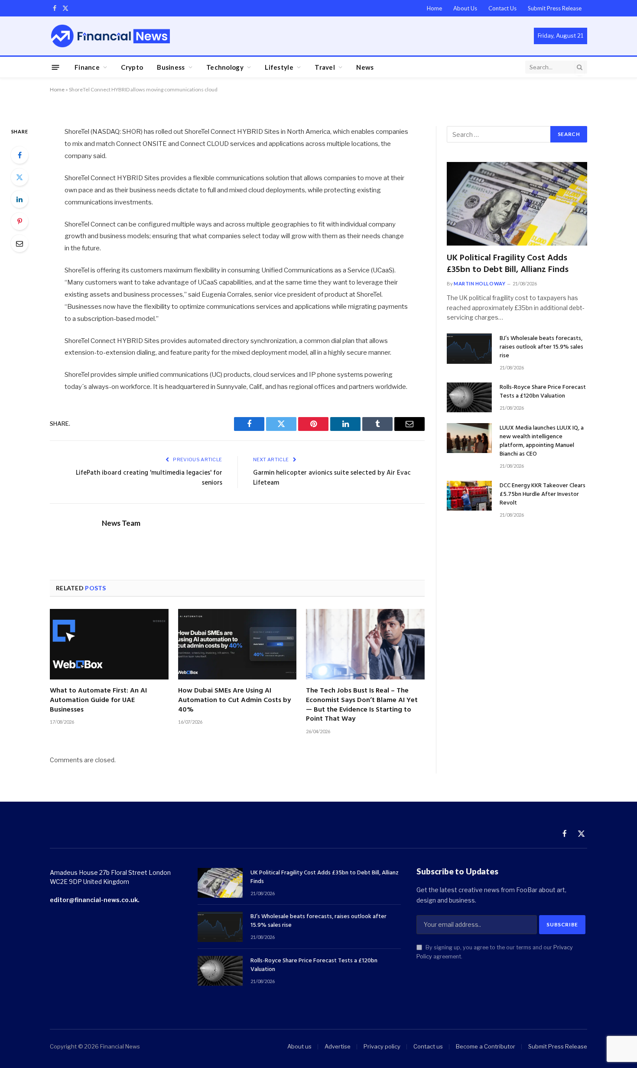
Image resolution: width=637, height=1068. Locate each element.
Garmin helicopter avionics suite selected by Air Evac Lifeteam (332, 478)
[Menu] (55, 67)
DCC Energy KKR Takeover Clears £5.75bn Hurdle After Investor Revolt (542, 495)
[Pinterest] (19, 221)
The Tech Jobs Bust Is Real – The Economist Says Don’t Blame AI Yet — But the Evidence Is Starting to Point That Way (362, 705)
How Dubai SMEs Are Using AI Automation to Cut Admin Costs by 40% (234, 700)
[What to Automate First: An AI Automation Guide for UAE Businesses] (109, 644)
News (365, 67)
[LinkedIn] (19, 199)
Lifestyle (279, 67)
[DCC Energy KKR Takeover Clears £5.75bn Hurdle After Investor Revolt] (469, 496)
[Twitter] (19, 177)
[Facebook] (19, 155)
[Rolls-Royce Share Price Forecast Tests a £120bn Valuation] (469, 397)
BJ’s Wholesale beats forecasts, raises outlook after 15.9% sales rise (541, 347)
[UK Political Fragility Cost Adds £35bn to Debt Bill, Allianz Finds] (517, 204)
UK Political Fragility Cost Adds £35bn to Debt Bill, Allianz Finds (508, 264)
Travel (325, 67)
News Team (121, 523)
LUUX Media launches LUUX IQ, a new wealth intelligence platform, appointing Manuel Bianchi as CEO (542, 441)
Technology (225, 67)
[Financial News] (110, 36)
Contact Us (502, 8)
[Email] (19, 243)
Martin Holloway (479, 283)
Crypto (132, 67)
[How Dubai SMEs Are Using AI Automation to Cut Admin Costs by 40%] (237, 644)
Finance (87, 67)
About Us (465, 8)
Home (434, 8)
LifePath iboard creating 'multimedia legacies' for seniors (149, 478)
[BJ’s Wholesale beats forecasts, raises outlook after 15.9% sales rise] (469, 348)
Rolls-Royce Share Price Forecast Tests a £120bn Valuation (543, 392)
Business (171, 67)
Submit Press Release (555, 8)
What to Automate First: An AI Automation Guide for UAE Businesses (98, 700)
